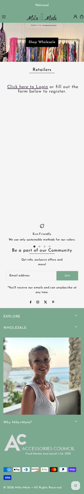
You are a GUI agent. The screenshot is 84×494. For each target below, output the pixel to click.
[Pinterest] (53, 302)
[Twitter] (45, 302)
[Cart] (81, 16)
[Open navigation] (11, 16)
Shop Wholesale (42, 42)
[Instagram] (37, 302)
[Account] (75, 16)
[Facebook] (30, 302)
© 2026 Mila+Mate (16, 487)
